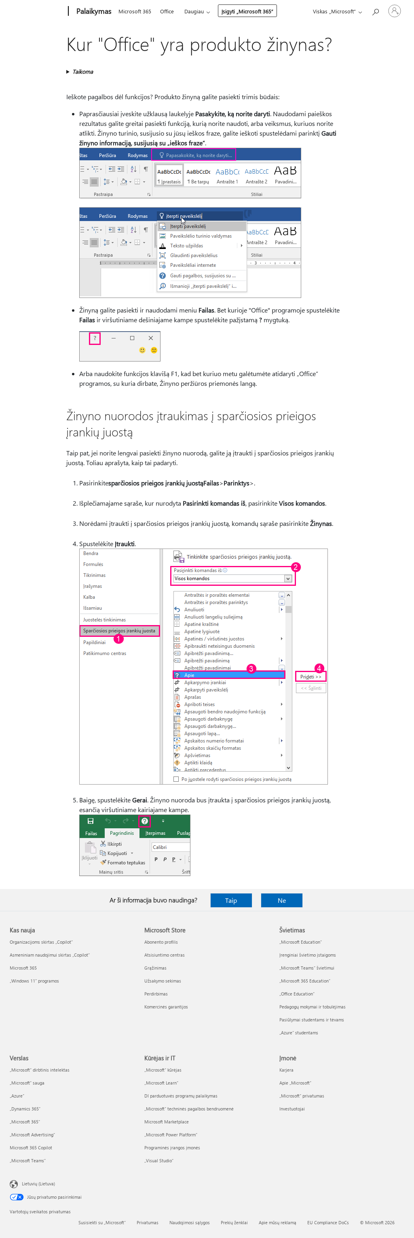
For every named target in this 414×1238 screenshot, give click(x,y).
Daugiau (194, 11)
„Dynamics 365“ (25, 1109)
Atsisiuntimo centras (164, 955)
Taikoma (82, 71)
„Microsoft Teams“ (28, 1160)
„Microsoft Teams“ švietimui (306, 968)
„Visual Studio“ (158, 1160)
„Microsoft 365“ (25, 1122)
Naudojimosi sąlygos (189, 1222)
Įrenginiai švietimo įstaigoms (307, 955)
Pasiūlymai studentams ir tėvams (311, 1020)
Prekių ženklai (234, 1222)
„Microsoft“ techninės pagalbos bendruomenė (189, 1109)
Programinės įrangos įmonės (172, 1147)
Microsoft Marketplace (166, 1122)
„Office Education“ (297, 994)
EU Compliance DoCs (328, 1222)
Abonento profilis (161, 942)
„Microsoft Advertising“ (32, 1135)
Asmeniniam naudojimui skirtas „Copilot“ (50, 955)
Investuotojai (292, 1109)
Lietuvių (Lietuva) (38, 1184)
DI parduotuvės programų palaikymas (181, 1096)
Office (167, 11)
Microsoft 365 (134, 11)
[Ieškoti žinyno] (375, 10)
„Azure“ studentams (298, 1033)
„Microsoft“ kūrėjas (163, 1070)
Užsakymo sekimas (162, 981)
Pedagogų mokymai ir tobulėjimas (312, 1007)
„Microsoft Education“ (300, 942)
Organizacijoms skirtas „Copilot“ (41, 942)
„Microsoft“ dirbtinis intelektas (40, 1070)
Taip (231, 900)
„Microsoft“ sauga (27, 1083)
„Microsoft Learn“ (161, 1083)
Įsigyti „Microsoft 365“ (247, 11)
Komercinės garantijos (166, 1007)
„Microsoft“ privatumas (301, 1096)
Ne (282, 900)
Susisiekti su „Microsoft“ (102, 1222)
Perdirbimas (156, 994)
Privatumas (147, 1222)
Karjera (286, 1070)
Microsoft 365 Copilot (31, 1147)
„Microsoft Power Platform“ (170, 1135)
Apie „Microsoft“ (295, 1083)
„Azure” (17, 1096)
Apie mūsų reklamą (277, 1222)
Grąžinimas (155, 968)
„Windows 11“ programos (34, 981)
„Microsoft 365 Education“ (304, 981)
